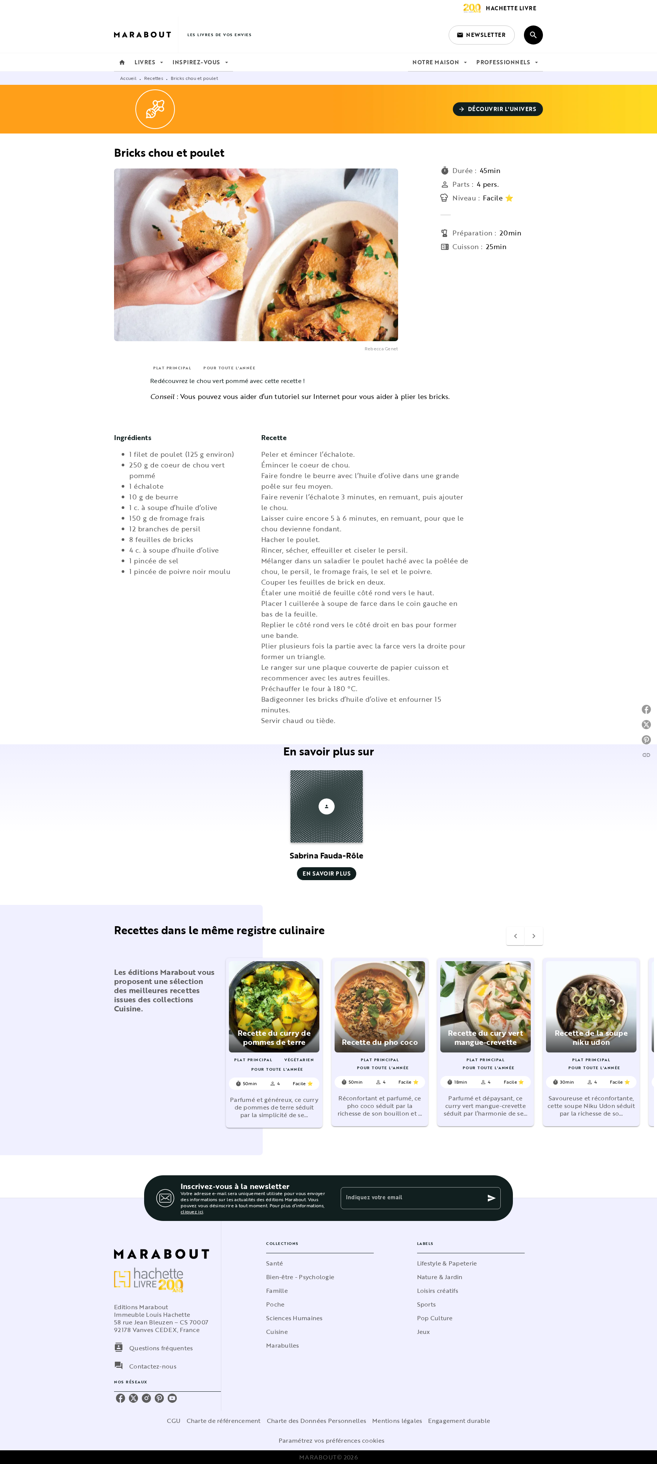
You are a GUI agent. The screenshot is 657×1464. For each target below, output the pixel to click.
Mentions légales (397, 1420)
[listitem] (120, 1398)
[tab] (122, 62)
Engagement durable (459, 1420)
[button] (482, 35)
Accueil (128, 78)
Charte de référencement (224, 1420)
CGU (174, 1420)
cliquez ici (192, 1211)
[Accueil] (146, 35)
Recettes (153, 78)
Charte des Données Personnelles (316, 1420)
